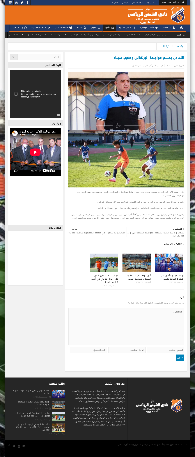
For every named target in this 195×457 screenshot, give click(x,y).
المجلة (79, 28)
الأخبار (107, 28)
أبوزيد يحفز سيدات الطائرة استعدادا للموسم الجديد (139, 277)
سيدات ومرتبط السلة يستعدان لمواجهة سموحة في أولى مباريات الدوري (155, 232)
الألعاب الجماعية (147, 28)
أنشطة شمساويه (38, 28)
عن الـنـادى (167, 28)
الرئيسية (150, 2)
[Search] (14, 57)
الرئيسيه (180, 46)
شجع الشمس (137, 2)
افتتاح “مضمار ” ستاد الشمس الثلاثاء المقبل (66, 34)
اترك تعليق (136, 66)
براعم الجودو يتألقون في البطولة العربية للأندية (172, 277)
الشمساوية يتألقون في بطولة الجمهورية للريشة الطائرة (96, 231)
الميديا (93, 28)
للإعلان (125, 2)
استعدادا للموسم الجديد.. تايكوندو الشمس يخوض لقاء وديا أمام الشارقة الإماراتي (124, 34)
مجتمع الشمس (61, 28)
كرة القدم (165, 46)
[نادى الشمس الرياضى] (154, 15)
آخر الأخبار (147, 66)
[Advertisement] (35, 201)
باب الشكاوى (17, 28)
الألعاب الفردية (125, 28)
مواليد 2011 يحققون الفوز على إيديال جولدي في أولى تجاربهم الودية (104, 278)
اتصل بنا (115, 2)
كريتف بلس (123, 444)
